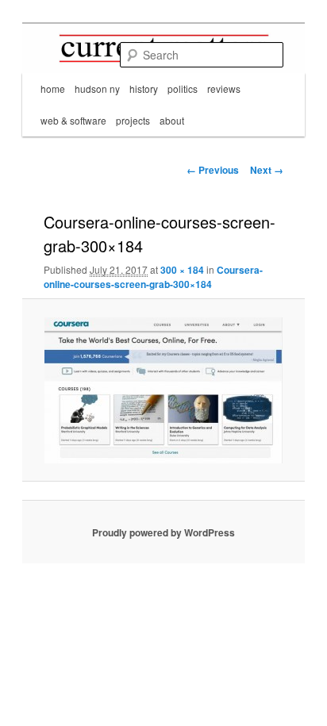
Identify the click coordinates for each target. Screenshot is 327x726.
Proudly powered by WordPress (163, 532)
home (52, 88)
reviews (223, 88)
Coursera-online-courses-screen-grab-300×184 (153, 277)
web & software (73, 120)
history (143, 88)
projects (133, 120)
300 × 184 (182, 270)
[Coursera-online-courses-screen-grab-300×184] (163, 390)
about (172, 120)
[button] (163, 390)
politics (182, 88)
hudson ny (97, 88)
